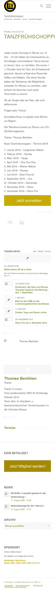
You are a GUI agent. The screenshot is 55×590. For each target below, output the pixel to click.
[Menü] (47, 6)
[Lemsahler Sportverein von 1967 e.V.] (23, 6)
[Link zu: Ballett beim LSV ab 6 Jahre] (27, 258)
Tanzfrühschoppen (13, 16)
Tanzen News (12, 251)
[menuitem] (40, 6)
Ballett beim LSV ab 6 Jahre (18, 269)
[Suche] (40, 6)
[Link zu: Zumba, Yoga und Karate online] (8, 311)
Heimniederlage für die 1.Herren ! (27, 505)
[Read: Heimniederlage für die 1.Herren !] (6, 507)
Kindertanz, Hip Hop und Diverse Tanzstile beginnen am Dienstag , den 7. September (32, 289)
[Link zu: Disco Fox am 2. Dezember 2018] (8, 321)
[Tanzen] (10, 222)
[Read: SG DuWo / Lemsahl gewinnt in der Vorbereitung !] (6, 494)
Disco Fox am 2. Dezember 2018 (31, 322)
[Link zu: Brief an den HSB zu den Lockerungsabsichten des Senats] (8, 299)
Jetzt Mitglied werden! (27, 466)
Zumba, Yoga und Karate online (31, 312)
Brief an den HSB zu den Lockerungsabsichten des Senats (32, 302)
